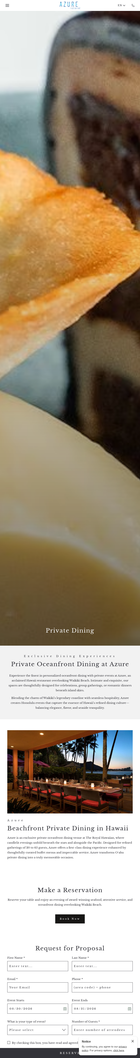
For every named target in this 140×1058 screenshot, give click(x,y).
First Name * (16, 957)
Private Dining (70, 630)
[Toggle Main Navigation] (7, 5)
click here (118, 1050)
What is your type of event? (26, 1021)
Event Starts (15, 1000)
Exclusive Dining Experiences (70, 656)
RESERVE (70, 1053)
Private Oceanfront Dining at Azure (70, 664)
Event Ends (80, 1000)
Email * (12, 979)
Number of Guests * (86, 1021)
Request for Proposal (70, 948)
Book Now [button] (72, 920)
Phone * (77, 979)
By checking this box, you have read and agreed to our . (60, 1043)
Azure (16, 820)
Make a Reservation (70, 890)
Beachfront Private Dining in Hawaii (68, 828)
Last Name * (80, 957)
